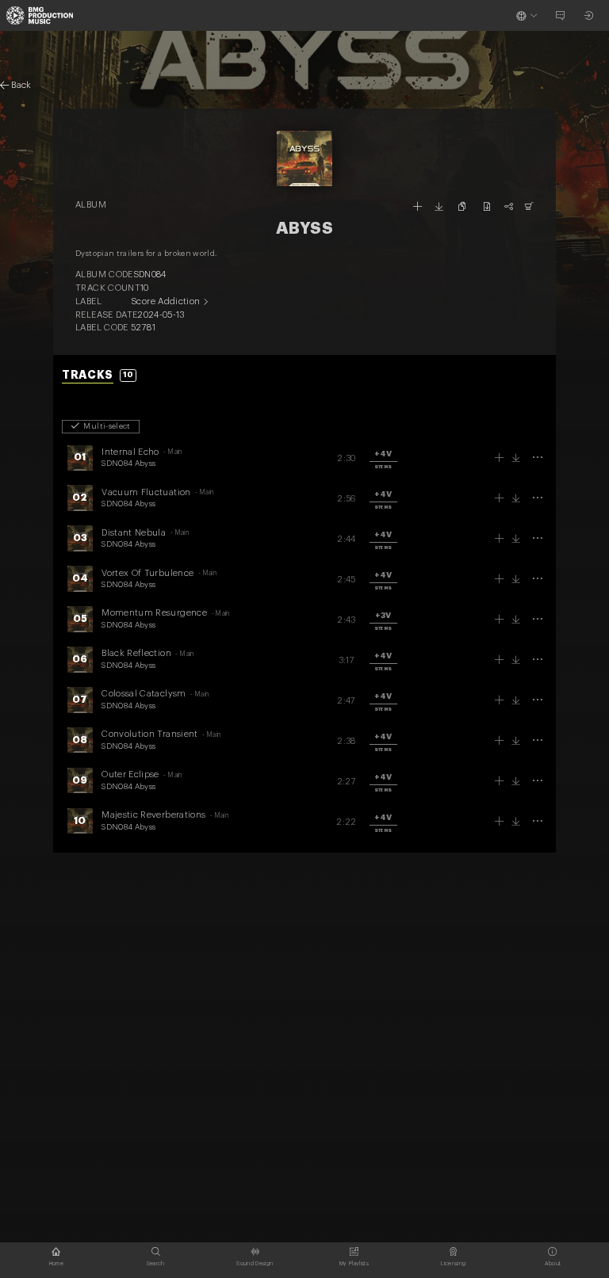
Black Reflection (136, 653)
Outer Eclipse (130, 774)
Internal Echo (130, 452)
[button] (383, 459)
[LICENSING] (529, 206)
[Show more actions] (537, 457)
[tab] (99, 375)
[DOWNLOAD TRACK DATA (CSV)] (486, 206)
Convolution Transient (149, 734)
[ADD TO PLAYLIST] (417, 206)
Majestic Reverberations (153, 815)
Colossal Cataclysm (144, 693)
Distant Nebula (134, 532)
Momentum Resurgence (154, 612)
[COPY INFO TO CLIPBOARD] (462, 206)
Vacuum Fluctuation (146, 492)
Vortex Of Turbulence (147, 573)
